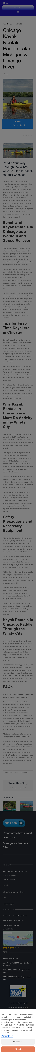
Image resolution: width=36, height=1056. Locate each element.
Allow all (18, 1049)
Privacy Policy (7, 1036)
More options (17, 1042)
